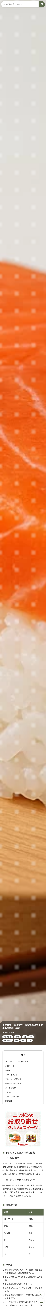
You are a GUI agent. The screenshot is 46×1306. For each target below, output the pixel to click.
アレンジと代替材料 (13, 1079)
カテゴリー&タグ (12, 1096)
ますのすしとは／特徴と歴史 (16, 1061)
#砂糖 (17, 1037)
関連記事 (8, 1101)
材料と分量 (9, 1066)
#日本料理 (7, 1037)
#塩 (30, 1040)
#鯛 (23, 1040)
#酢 (24, 1037)
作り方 (8, 1070)
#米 (31, 1037)
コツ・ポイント (11, 1074)
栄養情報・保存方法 (13, 1083)
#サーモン (7, 1040)
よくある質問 (10, 1087)
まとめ (8, 1092)
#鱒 (16, 1040)
